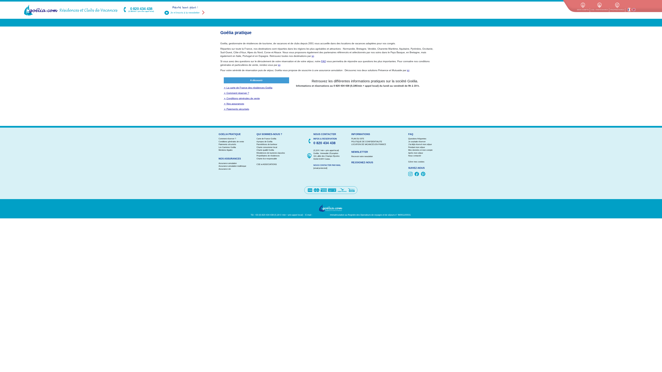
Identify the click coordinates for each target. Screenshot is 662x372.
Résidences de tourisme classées (271, 153)
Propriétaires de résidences (268, 156)
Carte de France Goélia (266, 139)
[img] (411, 174)
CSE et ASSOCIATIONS (267, 164)
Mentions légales (226, 150)
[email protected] (320, 215)
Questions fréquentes (417, 139)
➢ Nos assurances (234, 103)
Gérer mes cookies (416, 162)
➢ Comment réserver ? (236, 93)
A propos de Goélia (264, 142)
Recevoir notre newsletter (362, 156)
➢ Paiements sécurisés (236, 109)
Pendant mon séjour (416, 147)
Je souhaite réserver (417, 142)
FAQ (323, 61)
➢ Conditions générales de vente (242, 98)
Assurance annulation (228, 163)
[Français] (629, 10)
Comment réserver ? (227, 139)
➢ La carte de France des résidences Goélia (248, 87)
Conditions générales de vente (231, 142)
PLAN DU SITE (357, 139)
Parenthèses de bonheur (267, 144)
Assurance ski (225, 169)
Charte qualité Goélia (265, 150)
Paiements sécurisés (227, 144)
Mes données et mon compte (420, 150)
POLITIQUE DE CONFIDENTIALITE (366, 142)
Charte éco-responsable (267, 159)
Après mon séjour (415, 153)
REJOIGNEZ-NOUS (362, 162)
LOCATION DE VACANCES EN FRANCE (368, 144)
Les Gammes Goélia (227, 147)
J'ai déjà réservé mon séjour (420, 144)
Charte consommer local (267, 147)
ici (313, 56)
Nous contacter (414, 156)
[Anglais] (634, 10)
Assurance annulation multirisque (232, 166)
